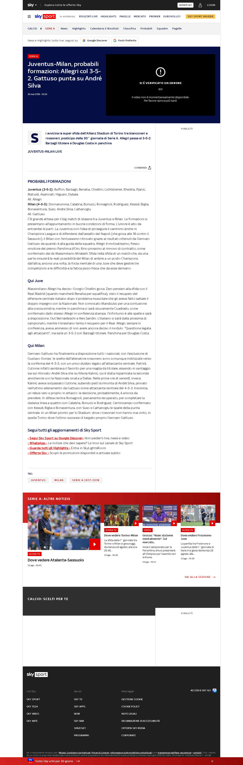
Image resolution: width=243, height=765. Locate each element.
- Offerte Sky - (38, 453)
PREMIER (154, 16)
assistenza (185, 752)
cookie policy (131, 706)
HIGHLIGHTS (109, 16)
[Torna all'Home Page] (45, 16)
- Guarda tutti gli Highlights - (49, 448)
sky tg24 (32, 706)
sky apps (80, 706)
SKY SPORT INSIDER (200, 16)
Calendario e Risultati (104, 28)
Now (77, 713)
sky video (33, 713)
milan (59, 480)
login (211, 5)
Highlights (79, 28)
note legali (129, 713)
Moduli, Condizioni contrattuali (75, 752)
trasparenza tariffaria (168, 752)
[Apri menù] (29, 16)
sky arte (32, 720)
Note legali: (128, 691)
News (64, 28)
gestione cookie (132, 699)
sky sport (33, 699)
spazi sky (80, 728)
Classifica (129, 28)
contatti (197, 752)
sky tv (78, 699)
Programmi (81, 735)
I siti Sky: (31, 691)
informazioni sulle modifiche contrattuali (131, 752)
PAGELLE (125, 16)
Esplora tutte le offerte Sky (63, 5)
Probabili (146, 28)
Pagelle (177, 28)
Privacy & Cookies (100, 752)
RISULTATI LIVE (88, 16)
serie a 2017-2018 (85, 480)
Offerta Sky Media (133, 728)
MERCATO (140, 16)
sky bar (79, 720)
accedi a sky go (201, 690)
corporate (129, 735)
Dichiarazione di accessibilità (141, 720)
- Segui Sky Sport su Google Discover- (56, 438)
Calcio (32, 28)
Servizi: (78, 691)
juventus (38, 480)
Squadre (162, 28)
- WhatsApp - (37, 443)
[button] (116, 761)
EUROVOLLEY (172, 16)
